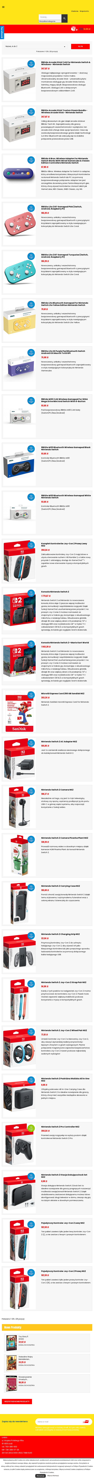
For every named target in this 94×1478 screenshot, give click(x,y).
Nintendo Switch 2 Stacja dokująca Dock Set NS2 (64, 1175)
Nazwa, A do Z (36, 46)
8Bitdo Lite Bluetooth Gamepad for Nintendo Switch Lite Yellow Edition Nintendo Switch (64, 304)
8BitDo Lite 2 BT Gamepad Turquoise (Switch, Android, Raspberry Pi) (64, 255)
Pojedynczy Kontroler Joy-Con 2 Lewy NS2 (62, 1223)
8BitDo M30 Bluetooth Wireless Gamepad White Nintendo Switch (66, 496)
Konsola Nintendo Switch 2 (55, 591)
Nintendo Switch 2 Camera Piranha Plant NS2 (64, 838)
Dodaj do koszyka (27, 1345)
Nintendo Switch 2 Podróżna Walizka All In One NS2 (65, 1079)
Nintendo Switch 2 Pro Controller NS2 (60, 1126)
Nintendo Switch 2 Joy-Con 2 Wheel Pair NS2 (64, 1030)
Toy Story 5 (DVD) (23, 1337)
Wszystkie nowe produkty (16, 1401)
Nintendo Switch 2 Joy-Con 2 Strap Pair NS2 (63, 982)
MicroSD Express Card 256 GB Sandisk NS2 (62, 693)
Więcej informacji (53, 1476)
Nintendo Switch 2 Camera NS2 (57, 789)
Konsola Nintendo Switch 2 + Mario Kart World (65, 642)
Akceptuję (40, 1476)
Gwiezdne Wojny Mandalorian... (26, 1358)
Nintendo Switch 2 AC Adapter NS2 (59, 741)
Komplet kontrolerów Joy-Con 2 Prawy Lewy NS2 (64, 544)
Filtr (80, 46)
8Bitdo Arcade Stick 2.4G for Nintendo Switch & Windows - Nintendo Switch (65, 63)
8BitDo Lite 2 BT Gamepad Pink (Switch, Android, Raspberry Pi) (61, 207)
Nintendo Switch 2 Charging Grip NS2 (60, 934)
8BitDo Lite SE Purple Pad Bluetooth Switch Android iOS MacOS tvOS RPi (63, 352)
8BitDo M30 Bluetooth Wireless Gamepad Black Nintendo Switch (65, 448)
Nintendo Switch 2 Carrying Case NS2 (60, 886)
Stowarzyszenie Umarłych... (25, 1378)
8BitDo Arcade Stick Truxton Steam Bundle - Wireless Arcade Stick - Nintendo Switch (64, 111)
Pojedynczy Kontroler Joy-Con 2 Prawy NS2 (63, 1271)
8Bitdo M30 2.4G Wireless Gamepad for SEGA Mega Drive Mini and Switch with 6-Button (64, 400)
